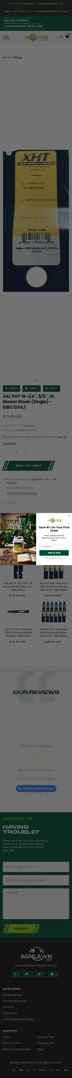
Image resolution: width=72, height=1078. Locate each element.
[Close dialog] (69, 515)
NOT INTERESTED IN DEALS (54, 558)
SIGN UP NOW (54, 553)
